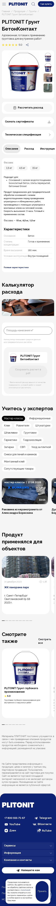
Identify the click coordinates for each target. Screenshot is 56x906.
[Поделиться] (27, 45)
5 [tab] (17, 621)
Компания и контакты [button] (18, 860)
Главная (6, 11)
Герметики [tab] (10, 439)
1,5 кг (9, 167)
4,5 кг (22, 167)
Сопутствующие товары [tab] (18, 468)
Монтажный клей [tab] (14, 461)
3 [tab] (10, 621)
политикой (25, 890)
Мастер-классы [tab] (13, 418)
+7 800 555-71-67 (14, 817)
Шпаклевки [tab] (10, 432)
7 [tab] (23, 621)
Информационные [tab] (39, 418)
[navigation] (4, 4)
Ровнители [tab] (22, 425)
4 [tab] (13, 621)
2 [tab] (6, 621)
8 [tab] (27, 621)
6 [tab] (20, 621)
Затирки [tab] (9, 447)
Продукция (19, 11)
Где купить (46, 4)
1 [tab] (3, 621)
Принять (42, 891)
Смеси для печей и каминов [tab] (20, 454)
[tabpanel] (28, 215)
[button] (48, 77)
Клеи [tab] (7, 425)
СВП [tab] (22, 447)
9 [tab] (30, 621)
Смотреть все (44, 641)
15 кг (35, 167)
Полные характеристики (16, 267)
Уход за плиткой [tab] (41, 447)
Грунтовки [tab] (30, 432)
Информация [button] (12, 852)
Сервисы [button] (10, 845)
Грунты (32, 11)
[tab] (11, 148)
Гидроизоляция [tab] (32, 439)
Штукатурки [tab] (42, 425)
